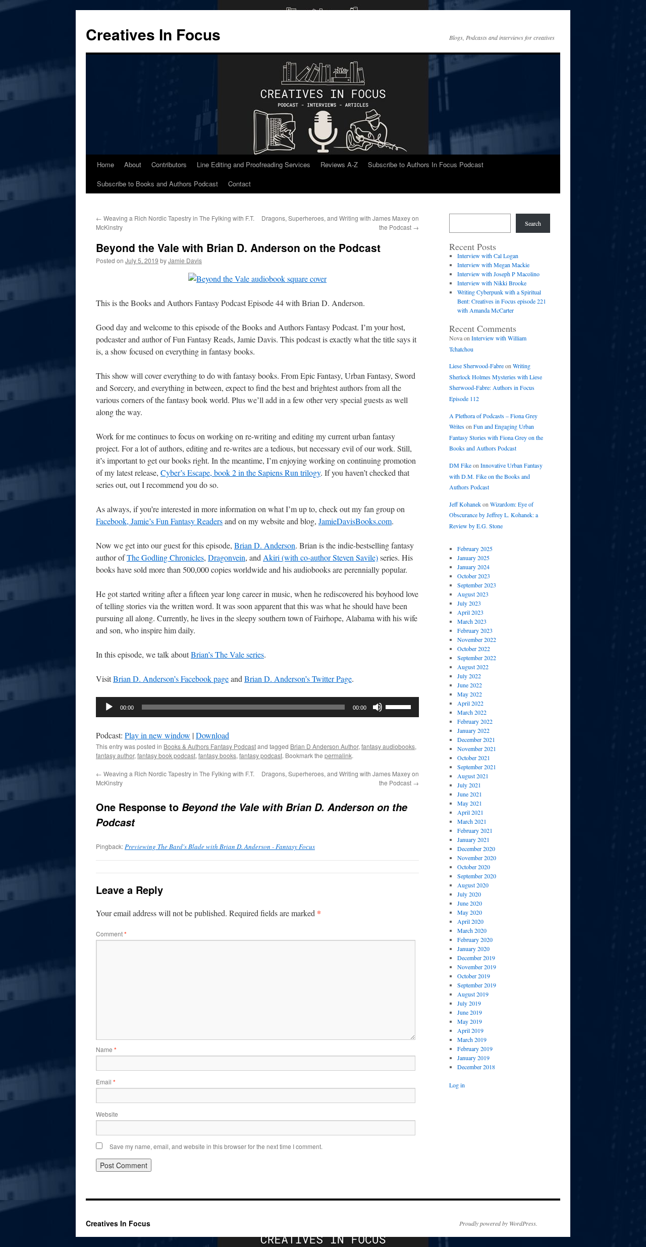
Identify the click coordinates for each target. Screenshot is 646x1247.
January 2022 (473, 730)
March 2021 (472, 821)
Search (533, 223)
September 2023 (476, 585)
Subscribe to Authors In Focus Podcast (425, 164)
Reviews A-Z (339, 164)
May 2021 (469, 803)
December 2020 (476, 848)
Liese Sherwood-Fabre (476, 366)
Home (105, 164)
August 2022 (473, 667)
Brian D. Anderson (264, 545)
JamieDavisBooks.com (355, 521)
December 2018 (476, 1067)
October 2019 (473, 976)
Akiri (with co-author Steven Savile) (320, 557)
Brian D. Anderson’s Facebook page (171, 678)
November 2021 (476, 748)
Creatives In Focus (153, 34)
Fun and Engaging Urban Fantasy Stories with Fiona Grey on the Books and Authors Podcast (496, 437)
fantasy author (115, 755)
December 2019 (476, 958)
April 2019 (470, 1030)
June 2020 (469, 903)
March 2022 (472, 712)
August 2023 (473, 594)
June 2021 (469, 794)
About (132, 164)
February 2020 (475, 939)
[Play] (109, 707)
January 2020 (473, 948)
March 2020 (472, 930)
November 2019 (476, 967)
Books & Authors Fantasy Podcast (210, 746)
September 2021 (476, 767)
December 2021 (476, 739)
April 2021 (470, 812)
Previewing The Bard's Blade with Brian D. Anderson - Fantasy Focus (220, 846)
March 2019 (472, 1039)
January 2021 (473, 839)
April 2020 (470, 921)
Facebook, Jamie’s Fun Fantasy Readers (159, 521)
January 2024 (473, 567)
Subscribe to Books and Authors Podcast (157, 183)
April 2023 (470, 612)
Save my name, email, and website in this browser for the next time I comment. (216, 1146)
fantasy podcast (260, 755)
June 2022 (469, 685)
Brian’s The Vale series (227, 654)
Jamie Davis (185, 260)
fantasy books (217, 755)
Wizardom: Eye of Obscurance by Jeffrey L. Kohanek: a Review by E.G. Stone (493, 515)
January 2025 (473, 558)
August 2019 (473, 994)
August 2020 (473, 885)
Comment (111, 933)
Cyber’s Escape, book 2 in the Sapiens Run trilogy (240, 472)
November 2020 (476, 858)
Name (106, 1049)
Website (107, 1114)
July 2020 (469, 894)
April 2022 (470, 703)
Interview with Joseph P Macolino (498, 274)
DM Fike (460, 465)
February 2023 (475, 630)
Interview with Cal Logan (487, 256)
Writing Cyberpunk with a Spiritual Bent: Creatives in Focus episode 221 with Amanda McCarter (501, 301)
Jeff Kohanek (465, 504)
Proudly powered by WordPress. (498, 1223)
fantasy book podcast (166, 755)
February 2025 (475, 548)
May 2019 (469, 1021)
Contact (239, 183)
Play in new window (157, 735)
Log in (457, 1085)
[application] (257, 707)
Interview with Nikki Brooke (491, 283)
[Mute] (377, 707)
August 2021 (473, 776)
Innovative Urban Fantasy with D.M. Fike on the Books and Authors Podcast (496, 476)
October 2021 (473, 758)
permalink (338, 755)
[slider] (400, 706)
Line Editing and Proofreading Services (253, 164)
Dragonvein (226, 557)
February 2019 (475, 1048)
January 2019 (473, 1058)
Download (212, 735)
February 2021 (475, 830)
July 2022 (469, 676)
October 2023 (473, 576)
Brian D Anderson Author (324, 746)
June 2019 (469, 1012)
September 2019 (476, 985)
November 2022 (476, 639)
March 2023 (472, 621)
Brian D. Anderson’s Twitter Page (298, 678)
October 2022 (473, 648)
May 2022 (469, 694)
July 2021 (469, 785)
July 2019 (469, 1003)
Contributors (169, 164)
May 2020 (469, 912)
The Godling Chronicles (165, 557)
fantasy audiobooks (388, 746)
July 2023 (469, 603)
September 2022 (476, 658)
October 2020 (473, 867)
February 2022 (475, 721)
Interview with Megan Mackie (493, 265)
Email (106, 1081)
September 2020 (476, 876)
